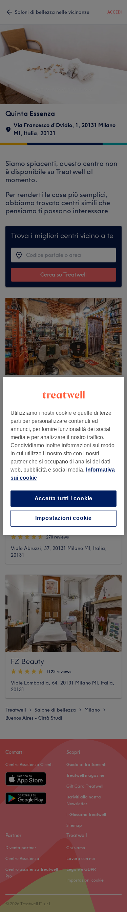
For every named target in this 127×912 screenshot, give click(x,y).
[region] (63, 456)
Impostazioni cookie (63, 518)
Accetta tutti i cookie (64, 498)
